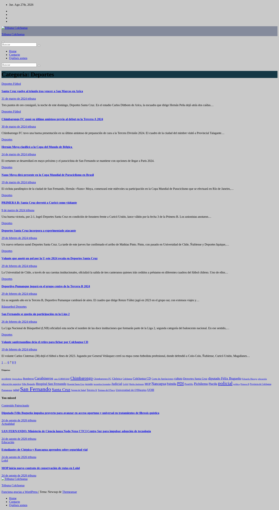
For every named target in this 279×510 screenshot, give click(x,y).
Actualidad (8, 423)
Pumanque (7, 390)
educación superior (11, 384)
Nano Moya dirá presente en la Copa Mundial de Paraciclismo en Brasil (48, 174)
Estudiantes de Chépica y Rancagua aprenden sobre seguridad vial (44, 449)
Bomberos (28, 378)
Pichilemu (201, 384)
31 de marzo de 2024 (15, 98)
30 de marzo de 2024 (15, 126)
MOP (148, 383)
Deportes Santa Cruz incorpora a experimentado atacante (39, 230)
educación (262, 379)
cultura (178, 378)
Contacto (14, 54)
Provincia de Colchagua (260, 384)
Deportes (7, 83)
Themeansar (69, 491)
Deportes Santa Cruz (195, 378)
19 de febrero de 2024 (15, 349)
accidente (6, 378)
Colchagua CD (142, 378)
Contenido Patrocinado (15, 405)
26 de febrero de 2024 (15, 321)
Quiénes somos (18, 58)
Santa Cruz (61, 389)
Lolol (125, 384)
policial (225, 383)
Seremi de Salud (78, 390)
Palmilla (171, 383)
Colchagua (127, 378)
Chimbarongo (81, 378)
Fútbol (17, 83)
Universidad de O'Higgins (131, 390)
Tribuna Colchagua (13, 34)
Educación (8, 442)
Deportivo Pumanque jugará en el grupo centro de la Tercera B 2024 (46, 286)
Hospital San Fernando (51, 384)
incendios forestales (102, 384)
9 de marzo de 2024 (14, 210)
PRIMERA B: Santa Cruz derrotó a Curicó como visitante (39, 202)
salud (16, 390)
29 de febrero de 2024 (15, 238)
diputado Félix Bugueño (224, 378)
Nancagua (158, 384)
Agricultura (17, 379)
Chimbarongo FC (102, 378)
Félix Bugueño (28, 384)
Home (13, 51)
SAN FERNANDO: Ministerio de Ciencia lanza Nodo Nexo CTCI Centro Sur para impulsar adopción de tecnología (76, 431)
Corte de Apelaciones (162, 378)
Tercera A (92, 390)
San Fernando (35, 389)
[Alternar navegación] (3, 41)
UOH (150, 390)
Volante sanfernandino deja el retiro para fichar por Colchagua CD (45, 342)
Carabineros (44, 378)
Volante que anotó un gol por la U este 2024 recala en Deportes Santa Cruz (50, 258)
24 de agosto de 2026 (15, 420)
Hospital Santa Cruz (75, 384)
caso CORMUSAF (62, 379)
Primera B (244, 384)
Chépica (117, 378)
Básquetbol (9, 306)
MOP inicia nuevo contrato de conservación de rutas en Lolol (41, 468)
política (236, 384)
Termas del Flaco (106, 390)
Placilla (213, 383)
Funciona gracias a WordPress (20, 491)
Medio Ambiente (136, 384)
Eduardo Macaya (249, 379)
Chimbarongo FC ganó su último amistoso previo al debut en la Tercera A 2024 (52, 119)
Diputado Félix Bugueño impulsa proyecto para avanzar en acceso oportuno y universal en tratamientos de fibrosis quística (80, 413)
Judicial (116, 384)
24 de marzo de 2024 (15, 154)
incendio (89, 384)
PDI (180, 383)
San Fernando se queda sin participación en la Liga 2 (36, 314)
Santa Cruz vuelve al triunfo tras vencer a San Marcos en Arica (42, 91)
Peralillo (188, 384)
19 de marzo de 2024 (15, 182)
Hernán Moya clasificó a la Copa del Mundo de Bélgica (37, 147)
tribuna (32, 98)
